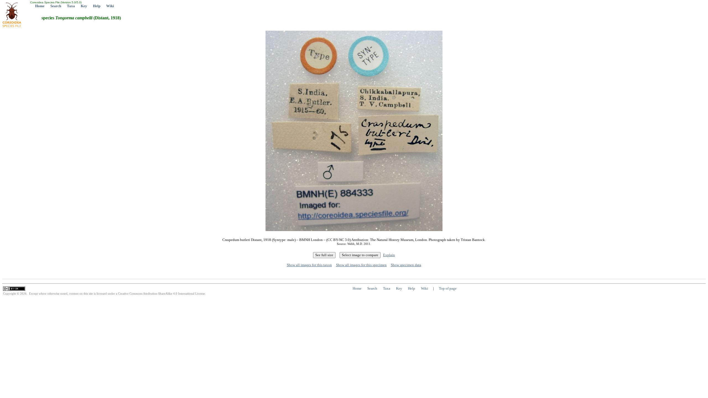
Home (40, 6)
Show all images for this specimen (361, 265)
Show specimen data (406, 265)
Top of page (448, 288)
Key (84, 6)
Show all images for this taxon (309, 265)
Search (55, 6)
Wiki (110, 6)
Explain (389, 255)
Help (96, 6)
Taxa (71, 6)
